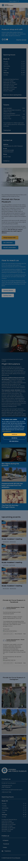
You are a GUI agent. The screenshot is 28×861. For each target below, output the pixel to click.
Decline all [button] (14, 438)
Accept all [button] (14, 434)
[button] (14, 441)
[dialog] (14, 430)
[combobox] (25, 419)
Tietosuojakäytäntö (6, 431)
